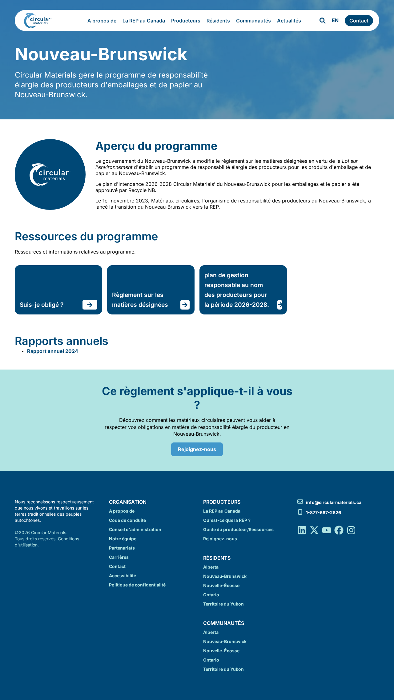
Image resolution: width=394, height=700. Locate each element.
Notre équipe (122, 538)
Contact (117, 566)
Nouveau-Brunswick (225, 576)
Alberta (211, 567)
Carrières (119, 557)
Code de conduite (127, 520)
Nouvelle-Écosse (221, 585)
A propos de (101, 20)
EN (335, 20)
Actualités (289, 20)
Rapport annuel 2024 (52, 351)
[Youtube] (326, 530)
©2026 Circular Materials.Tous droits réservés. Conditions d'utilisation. (47, 538)
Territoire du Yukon (223, 603)
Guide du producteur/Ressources (238, 529)
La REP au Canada (144, 20)
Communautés (253, 20)
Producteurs (185, 20)
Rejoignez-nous (220, 538)
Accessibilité (122, 575)
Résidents (218, 20)
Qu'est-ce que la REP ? (227, 520)
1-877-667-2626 (323, 512)
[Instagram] (351, 530)
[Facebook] (339, 530)
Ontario (211, 594)
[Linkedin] (302, 530)
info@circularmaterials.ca (333, 502)
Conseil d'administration (135, 529)
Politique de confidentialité (137, 584)
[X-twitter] (314, 530)
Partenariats (122, 547)
